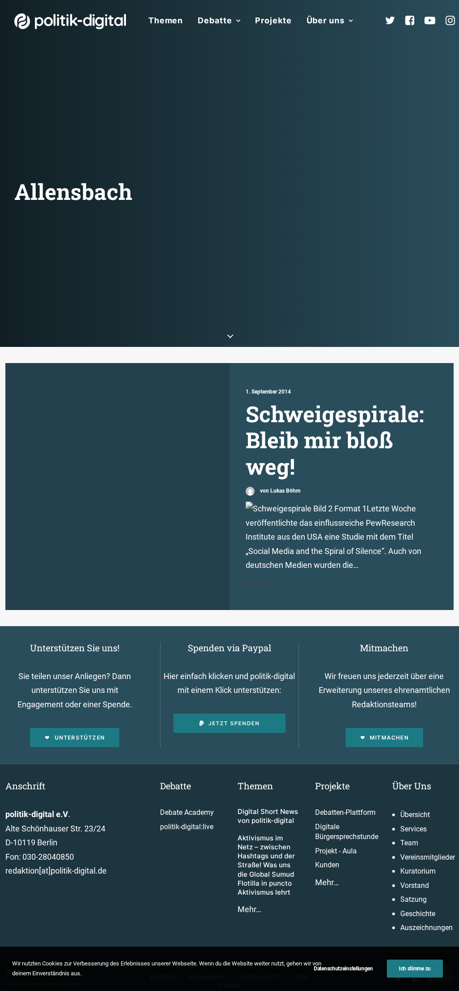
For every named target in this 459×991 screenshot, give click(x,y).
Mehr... (257, 581)
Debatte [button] (215, 20)
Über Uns (411, 786)
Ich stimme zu (415, 968)
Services (413, 829)
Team (409, 843)
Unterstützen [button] (80, 737)
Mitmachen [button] (389, 737)
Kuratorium (418, 871)
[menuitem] (165, 20)
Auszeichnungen (426, 927)
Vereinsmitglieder (427, 857)
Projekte (273, 20)
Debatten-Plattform (345, 812)
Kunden (327, 865)
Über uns (326, 20)
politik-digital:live (186, 826)
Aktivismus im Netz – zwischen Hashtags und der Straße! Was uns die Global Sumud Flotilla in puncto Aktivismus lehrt (266, 865)
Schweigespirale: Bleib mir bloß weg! (335, 439)
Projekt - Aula (336, 851)
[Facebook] (413, 20)
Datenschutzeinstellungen (343, 968)
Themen (165, 20)
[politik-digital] (70, 21)
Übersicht (415, 814)
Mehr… (249, 909)
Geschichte (417, 913)
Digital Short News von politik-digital (268, 816)
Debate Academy (187, 812)
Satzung (413, 899)
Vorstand (414, 885)
